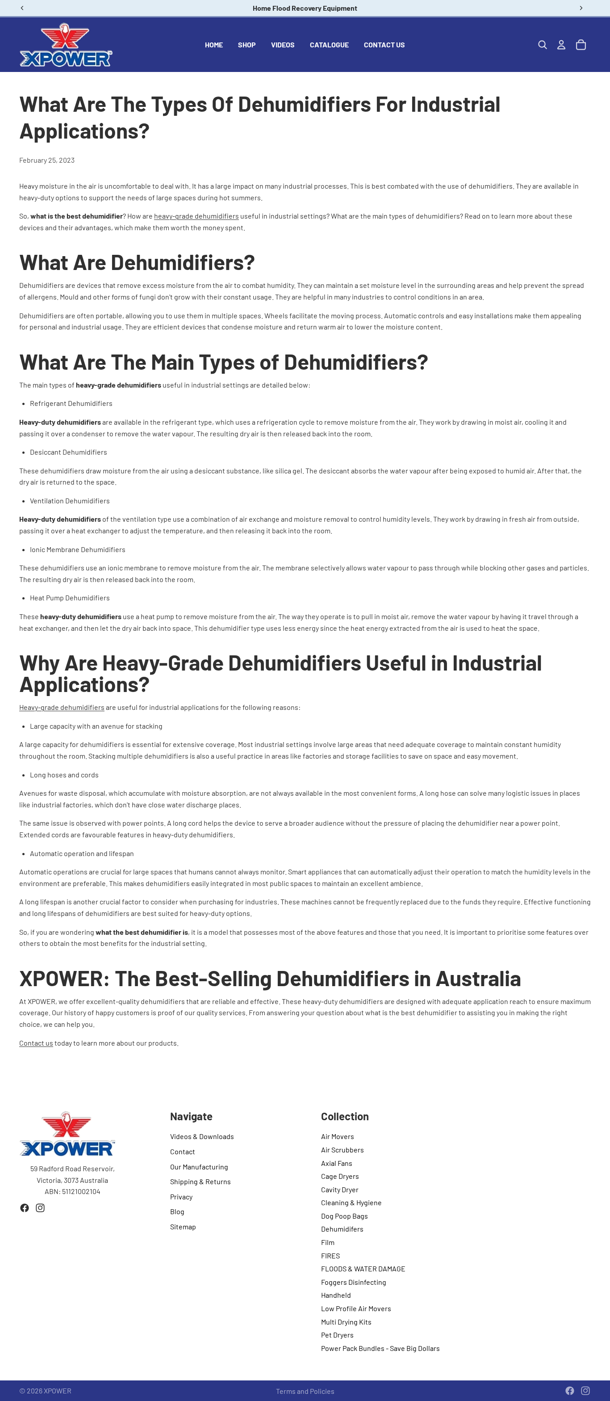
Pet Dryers (337, 1334)
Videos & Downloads (202, 1136)
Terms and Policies (305, 1391)
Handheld (336, 1295)
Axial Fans (336, 1163)
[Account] (561, 45)
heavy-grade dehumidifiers (196, 215)
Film (327, 1242)
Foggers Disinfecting (353, 1282)
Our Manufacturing (199, 1166)
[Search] (542, 45)
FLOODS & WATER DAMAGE (363, 1268)
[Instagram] (40, 1208)
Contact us (36, 1042)
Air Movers (337, 1136)
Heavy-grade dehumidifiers (61, 707)
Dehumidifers (342, 1228)
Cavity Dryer (340, 1189)
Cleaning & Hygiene (351, 1202)
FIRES (330, 1255)
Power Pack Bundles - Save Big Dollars (380, 1348)
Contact (182, 1151)
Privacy (181, 1196)
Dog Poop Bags (344, 1215)
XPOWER (57, 1390)
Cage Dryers (340, 1176)
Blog (177, 1211)
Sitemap (183, 1226)
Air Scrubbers (342, 1149)
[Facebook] (24, 1208)
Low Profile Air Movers (356, 1308)
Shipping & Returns (200, 1181)
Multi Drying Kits (346, 1321)
